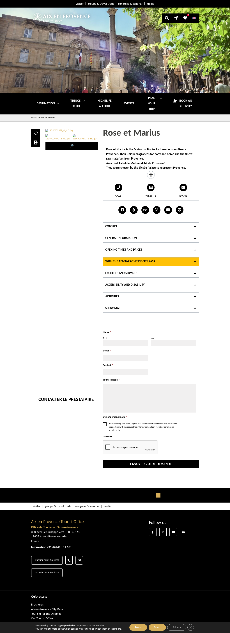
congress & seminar (130, 3)
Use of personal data (115, 417)
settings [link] (117, 629)
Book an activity (185, 103)
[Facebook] (153, 532)
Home (34, 118)
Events (129, 103)
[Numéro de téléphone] (69, 560)
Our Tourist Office (42, 618)
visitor (80, 3)
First (105, 338)
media (150, 3)
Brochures (37, 604)
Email (183, 195)
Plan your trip (151, 103)
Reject (157, 627)
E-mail (107, 351)
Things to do (75, 103)
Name (107, 332)
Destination (45, 103)
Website (150, 195)
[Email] (79, 560)
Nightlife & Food (105, 103)
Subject (108, 365)
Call (118, 195)
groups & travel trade (101, 3)
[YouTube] (173, 532)
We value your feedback (47, 572)
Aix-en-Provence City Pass (47, 609)
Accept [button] (138, 627)
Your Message (111, 380)
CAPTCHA (107, 437)
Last (153, 338)
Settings (177, 627)
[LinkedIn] (183, 532)
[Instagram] (163, 532)
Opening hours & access (47, 560)
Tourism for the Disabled (46, 613)
